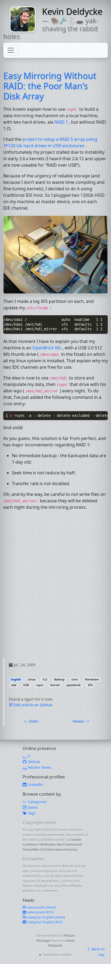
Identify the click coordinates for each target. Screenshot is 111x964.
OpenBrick (46, 348)
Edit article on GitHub (33, 704)
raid (13, 685)
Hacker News (39, 767)
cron (74, 679)
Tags (31, 813)
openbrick (73, 685)
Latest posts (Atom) (41, 907)
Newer (81, 721)
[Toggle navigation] (10, 50)
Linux (32, 679)
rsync (39, 685)
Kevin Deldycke (72, 11)
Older (31, 721)
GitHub (33, 761)
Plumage (43, 940)
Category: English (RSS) (44, 922)
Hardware (92, 679)
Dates (32, 807)
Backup (59, 679)
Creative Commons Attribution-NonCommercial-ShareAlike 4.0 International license (53, 844)
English (16, 679)
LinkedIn (34, 784)
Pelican (69, 935)
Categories (36, 801)
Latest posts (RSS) (40, 912)
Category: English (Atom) (45, 917)
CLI (45, 679)
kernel (55, 685)
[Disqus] (55, 590)
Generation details (57, 954)
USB (26, 685)
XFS (90, 685)
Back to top (98, 952)
